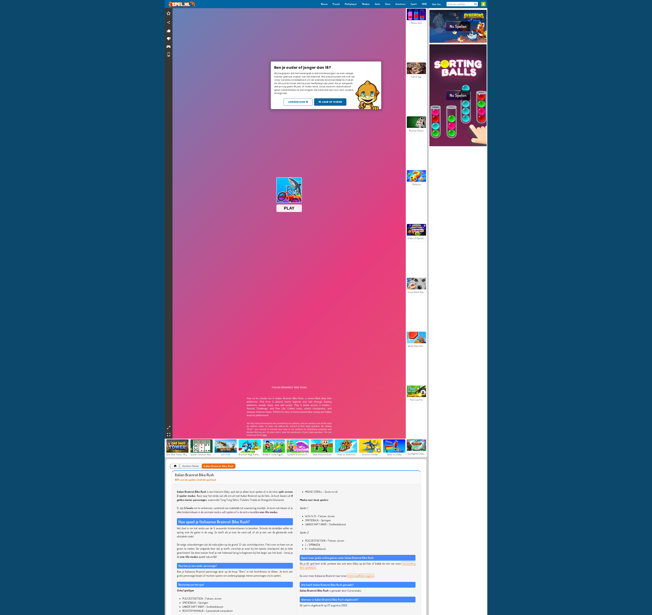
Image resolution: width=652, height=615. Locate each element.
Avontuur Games (190, 466)
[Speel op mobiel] (169, 55)
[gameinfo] (168, 47)
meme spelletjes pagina (360, 575)
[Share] (168, 22)
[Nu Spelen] (458, 42)
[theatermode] (168, 428)
